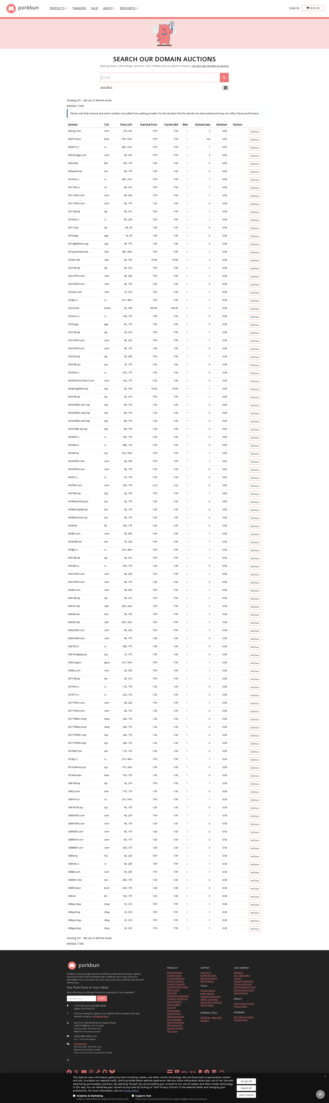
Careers (238, 978)
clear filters (106, 87)
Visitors (237, 124)
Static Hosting (173, 1004)
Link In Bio (172, 993)
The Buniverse (241, 1020)
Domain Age (202, 124)
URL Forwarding (174, 1025)
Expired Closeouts (176, 984)
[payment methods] (197, 1073)
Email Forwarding (175, 1022)
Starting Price (148, 124)
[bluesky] (112, 1073)
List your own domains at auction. (210, 66)
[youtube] (84, 1073)
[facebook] (69, 1073)
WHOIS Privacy (174, 1013)
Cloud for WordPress (177, 998)
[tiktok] (98, 1073)
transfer (79, 8)
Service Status (207, 1005)
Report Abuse (207, 981)
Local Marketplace (176, 978)
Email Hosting (173, 1010)
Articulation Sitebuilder (178, 996)
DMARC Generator (209, 999)
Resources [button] (128, 8)
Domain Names (174, 972)
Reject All (246, 1088)
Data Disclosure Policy (244, 987)
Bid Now (255, 131)
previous (71, 105)
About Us (238, 972)
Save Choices (246, 1094)
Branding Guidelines (244, 981)
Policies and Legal (242, 984)
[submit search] (224, 77)
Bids (185, 124)
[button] (68, 1060)
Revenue (221, 124)
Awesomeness (241, 993)
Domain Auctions (175, 981)
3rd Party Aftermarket (177, 987)
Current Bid (171, 124)
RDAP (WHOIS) (207, 993)
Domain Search (207, 990)
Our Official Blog (242, 975)
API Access (172, 1031)
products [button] (57, 8)
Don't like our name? (244, 1017)
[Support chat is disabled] (320, 1094)
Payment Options (208, 978)
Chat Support (80, 1043)
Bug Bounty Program (244, 990)
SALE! (94, 8)
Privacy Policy (130, 1090)
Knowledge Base (101, 1016)
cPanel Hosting (174, 1001)
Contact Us (205, 972)
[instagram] (91, 1073)
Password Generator (210, 996)
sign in (294, 8)
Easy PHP (171, 1007)
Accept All (246, 1081)
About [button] (108, 8)
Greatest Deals (174, 975)
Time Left (126, 124)
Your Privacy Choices (244, 1003)
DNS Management (175, 1016)
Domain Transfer (175, 1028)
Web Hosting (173, 990)
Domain (73, 124)
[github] (104, 1073)
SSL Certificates (174, 1019)
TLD (106, 124)
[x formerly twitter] (76, 1073)
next (81, 105)
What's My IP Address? (211, 1002)
